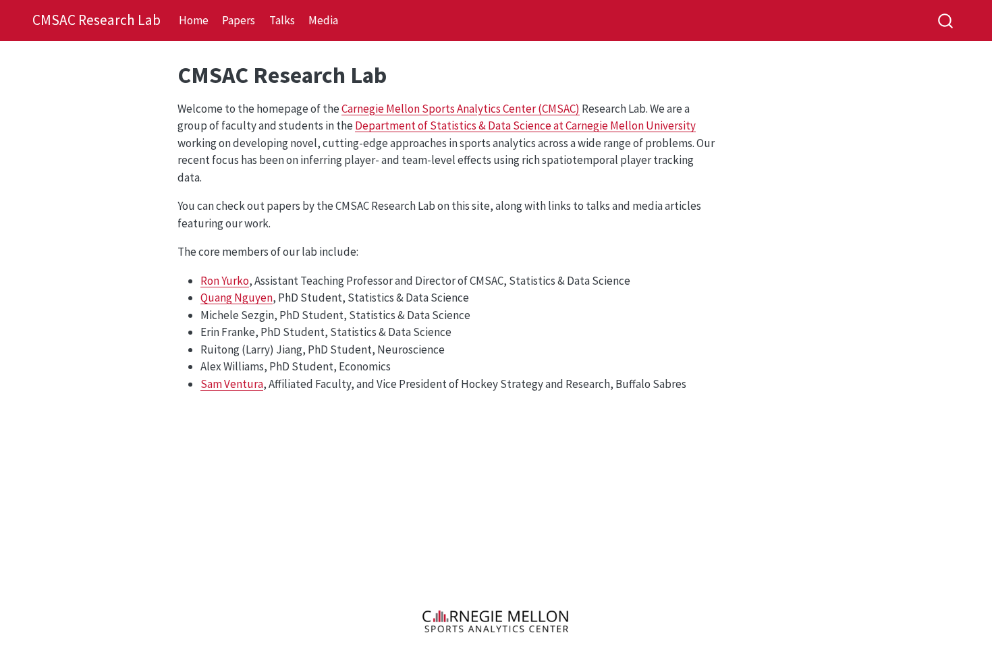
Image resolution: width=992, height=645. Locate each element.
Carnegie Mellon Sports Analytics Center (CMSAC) (460, 108)
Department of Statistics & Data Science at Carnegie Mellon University (525, 125)
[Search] (945, 20)
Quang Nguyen (236, 297)
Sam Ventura (231, 383)
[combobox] (946, 20)
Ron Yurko (224, 280)
